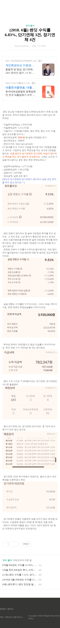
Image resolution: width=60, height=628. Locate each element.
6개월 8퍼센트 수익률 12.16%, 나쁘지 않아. (20, 565)
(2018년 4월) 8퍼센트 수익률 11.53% (20, 579)
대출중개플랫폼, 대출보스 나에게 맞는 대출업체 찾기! (21, 87)
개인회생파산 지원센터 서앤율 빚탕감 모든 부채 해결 (21, 65)
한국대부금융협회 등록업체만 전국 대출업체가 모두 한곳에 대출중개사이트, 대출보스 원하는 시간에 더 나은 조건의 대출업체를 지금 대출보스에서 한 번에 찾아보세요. (21, 93)
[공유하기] (11, 544)
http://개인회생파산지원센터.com (21, 61)
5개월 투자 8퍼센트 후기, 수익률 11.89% (20, 570)
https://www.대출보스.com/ (18, 83)
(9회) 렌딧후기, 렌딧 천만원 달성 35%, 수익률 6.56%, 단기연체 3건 (20, 584)
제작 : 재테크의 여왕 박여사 (11, 617)
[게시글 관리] (15, 544)
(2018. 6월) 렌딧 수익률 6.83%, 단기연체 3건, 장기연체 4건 (30, 35)
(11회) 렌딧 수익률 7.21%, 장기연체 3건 (20, 575)
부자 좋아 (30, 25)
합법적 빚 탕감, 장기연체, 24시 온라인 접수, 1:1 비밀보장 (20, 71)
